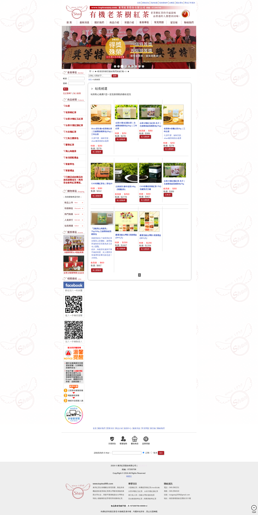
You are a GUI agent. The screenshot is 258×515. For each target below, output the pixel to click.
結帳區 (172, 3)
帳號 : (65, 78)
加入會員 (77, 93)
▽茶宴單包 (68, 164)
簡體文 (129, 476)
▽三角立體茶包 (70, 138)
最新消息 (136, 428)
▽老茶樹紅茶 (69, 112)
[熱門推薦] (74, 216)
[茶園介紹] (129, 22)
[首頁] (69, 23)
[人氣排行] (74, 222)
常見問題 (145, 428)
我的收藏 (154, 3)
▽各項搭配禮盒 (70, 157)
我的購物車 (163, 3)
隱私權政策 (142, 466)
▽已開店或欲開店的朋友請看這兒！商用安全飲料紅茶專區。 (73, 180)
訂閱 (147, 453)
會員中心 (128, 428)
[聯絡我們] (189, 22)
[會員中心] (144, 22)
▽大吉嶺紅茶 (69, 131)
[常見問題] (159, 22)
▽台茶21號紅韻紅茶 (73, 125)
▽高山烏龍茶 (69, 151)
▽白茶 (66, 106)
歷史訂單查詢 (189, 3)
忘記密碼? (67, 93)
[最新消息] (84, 22)
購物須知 (145, 3)
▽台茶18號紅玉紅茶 (73, 119)
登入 (65, 89)
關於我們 (101, 428)
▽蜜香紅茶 (68, 144)
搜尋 (115, 76)
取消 (155, 453)
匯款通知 (179, 3)
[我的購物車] (74, 193)
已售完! (168, 195)
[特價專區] (74, 211)
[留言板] (174, 22)
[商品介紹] (114, 22)
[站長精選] (74, 228)
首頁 (139, 3)
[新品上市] (74, 205)
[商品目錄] (74, 101)
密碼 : (65, 83)
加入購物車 (96, 152)
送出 (161, 453)
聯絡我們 (161, 428)
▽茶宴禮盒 (68, 170)
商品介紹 (119, 428)
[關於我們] (99, 22)
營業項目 (110, 428)
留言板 (153, 428)
